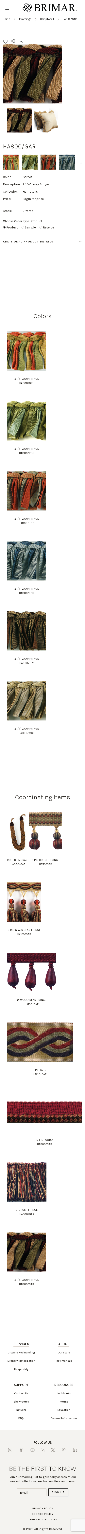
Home (6, 19)
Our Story (64, 1352)
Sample (30, 227)
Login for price (33, 199)
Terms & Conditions (42, 1519)
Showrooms (21, 1401)
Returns (21, 1410)
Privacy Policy (42, 1508)
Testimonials (64, 1361)
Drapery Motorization (21, 1361)
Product (12, 227)
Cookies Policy (42, 1514)
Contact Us (21, 1393)
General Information (64, 1418)
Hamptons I (47, 19)
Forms (64, 1401)
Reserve (48, 227)
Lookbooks (64, 1393)
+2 (82, 163)
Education (63, 1410)
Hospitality (21, 1369)
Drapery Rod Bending (21, 1352)
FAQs (21, 1418)
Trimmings (25, 19)
